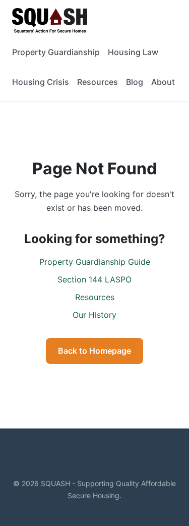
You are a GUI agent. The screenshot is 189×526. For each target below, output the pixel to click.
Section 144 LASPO (94, 279)
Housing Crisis (40, 82)
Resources (97, 82)
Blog (134, 82)
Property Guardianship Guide (94, 262)
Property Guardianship (56, 52)
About (163, 82)
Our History (94, 315)
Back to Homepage (94, 351)
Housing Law (133, 52)
